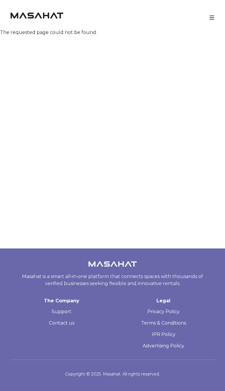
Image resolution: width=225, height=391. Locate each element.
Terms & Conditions (163, 323)
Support (61, 311)
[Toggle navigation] (211, 17)
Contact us (61, 323)
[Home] (37, 17)
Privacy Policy (163, 311)
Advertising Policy (163, 346)
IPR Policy (163, 334)
